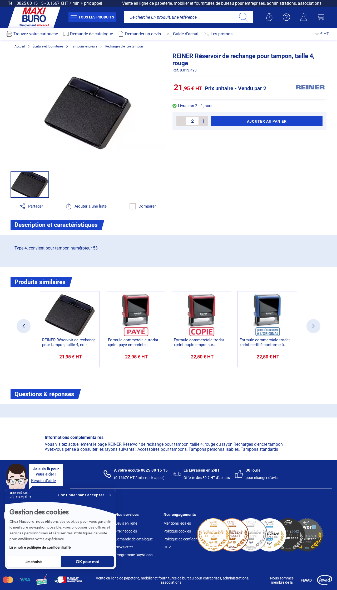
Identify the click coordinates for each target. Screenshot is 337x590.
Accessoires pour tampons (162, 449)
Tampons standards (259, 449)
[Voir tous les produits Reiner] (310, 87)
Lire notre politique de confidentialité (40, 547)
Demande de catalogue (134, 539)
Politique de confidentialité (184, 539)
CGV (167, 547)
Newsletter (124, 547)
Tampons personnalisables (214, 449)
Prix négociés (126, 531)
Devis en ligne (126, 523)
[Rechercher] (243, 17)
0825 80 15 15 (30, 3)
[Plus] (203, 121)
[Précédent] (24, 326)
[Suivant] (313, 326)
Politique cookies (177, 531)
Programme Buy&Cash (134, 555)
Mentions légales (177, 523)
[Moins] (181, 121)
